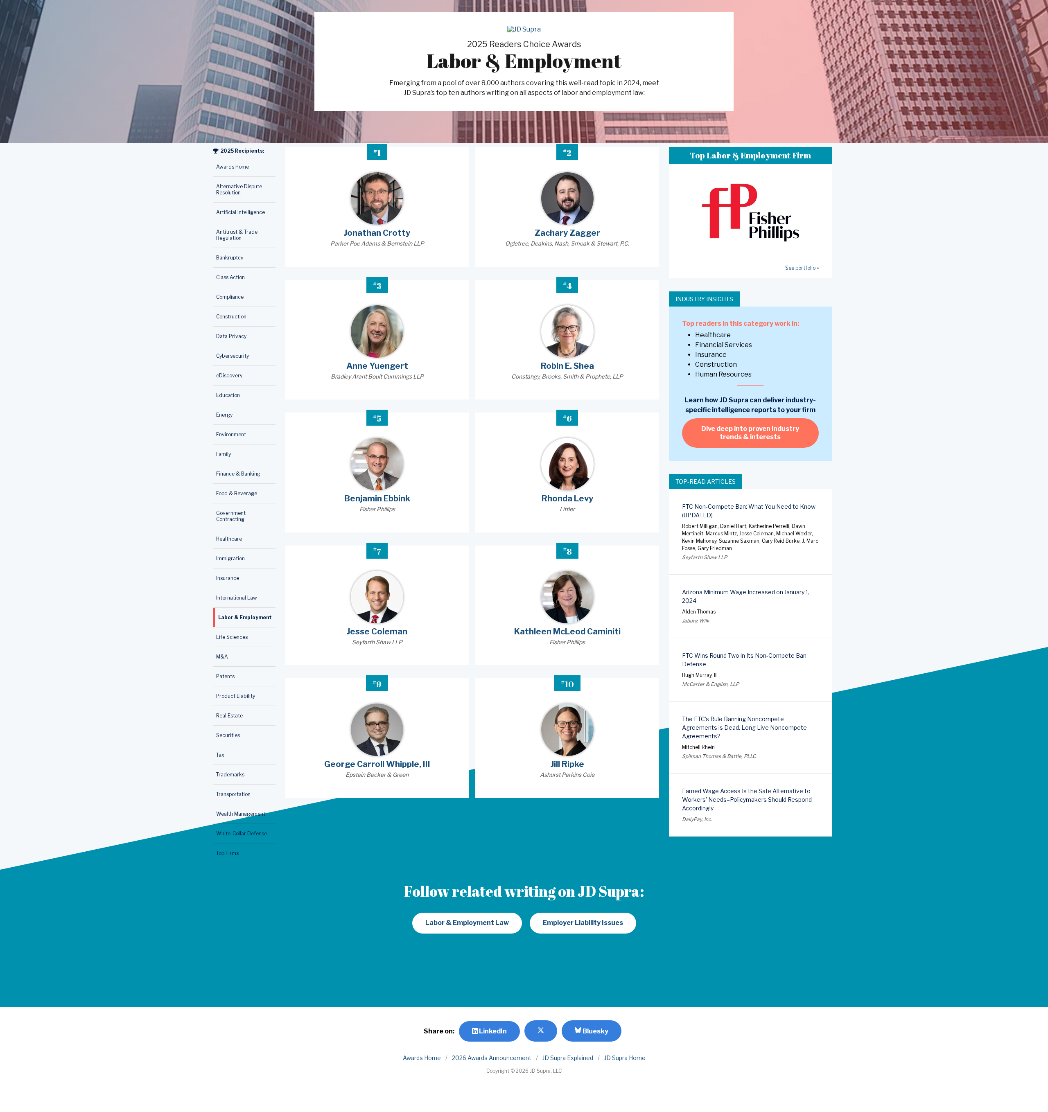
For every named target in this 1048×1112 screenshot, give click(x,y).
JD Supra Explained (567, 1057)
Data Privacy (231, 336)
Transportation (233, 794)
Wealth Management (240, 814)
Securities (228, 735)
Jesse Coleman (377, 631)
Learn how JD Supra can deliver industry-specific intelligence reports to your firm (750, 405)
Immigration (230, 558)
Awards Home (232, 167)
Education (228, 395)
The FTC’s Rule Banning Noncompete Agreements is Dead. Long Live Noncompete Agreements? (744, 727)
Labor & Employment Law (467, 923)
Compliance (230, 297)
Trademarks (230, 774)
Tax (220, 755)
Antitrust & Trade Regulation (236, 235)
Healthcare (229, 539)
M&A (222, 657)
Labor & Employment (245, 617)
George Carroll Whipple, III (377, 764)
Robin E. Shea (567, 366)
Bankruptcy (229, 258)
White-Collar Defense (241, 833)
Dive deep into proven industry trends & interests (750, 433)
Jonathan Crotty (377, 233)
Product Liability (235, 696)
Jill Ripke (567, 764)
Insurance (227, 578)
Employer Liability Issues (583, 923)
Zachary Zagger (567, 233)
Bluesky (594, 1031)
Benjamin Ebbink (377, 498)
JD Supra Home (625, 1057)
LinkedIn (492, 1031)
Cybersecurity (232, 356)
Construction (231, 317)
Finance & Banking (238, 474)
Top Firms (227, 853)
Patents (225, 676)
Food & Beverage (236, 493)
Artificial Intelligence (240, 212)
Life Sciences (232, 637)
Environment (231, 434)
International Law (236, 598)
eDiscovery (229, 375)
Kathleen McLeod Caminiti (567, 631)
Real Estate (229, 716)
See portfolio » (802, 268)
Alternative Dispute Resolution (239, 189)
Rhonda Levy (567, 498)
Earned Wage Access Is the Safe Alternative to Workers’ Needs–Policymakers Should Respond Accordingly (747, 799)
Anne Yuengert (377, 366)
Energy (224, 415)
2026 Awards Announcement (491, 1057)
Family (223, 454)
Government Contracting (231, 516)
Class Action (230, 277)
